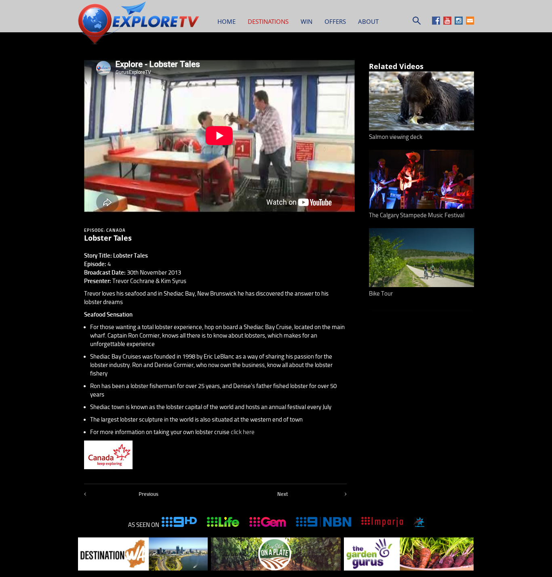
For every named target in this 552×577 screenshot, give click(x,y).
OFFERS (335, 21)
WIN (306, 21)
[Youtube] (448, 22)
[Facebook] (437, 22)
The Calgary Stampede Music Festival (416, 215)
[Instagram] (460, 22)
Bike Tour (381, 293)
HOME (226, 21)
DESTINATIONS (268, 21)
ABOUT (368, 21)
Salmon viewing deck (395, 137)
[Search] (417, 22)
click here (243, 432)
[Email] (470, 22)
